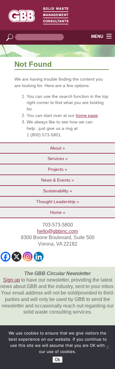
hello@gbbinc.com (57, 231)
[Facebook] (5, 257)
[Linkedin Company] (39, 257)
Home (56, 212)
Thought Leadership (55, 201)
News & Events (55, 180)
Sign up (11, 280)
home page (87, 115)
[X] (16, 257)
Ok (57, 359)
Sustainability (55, 190)
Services (56, 158)
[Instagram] (28, 257)
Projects (55, 169)
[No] (107, 347)
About (55, 148)
